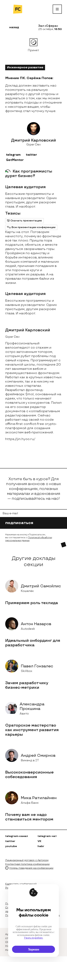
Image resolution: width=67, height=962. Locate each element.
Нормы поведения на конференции (31, 868)
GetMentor (15, 160)
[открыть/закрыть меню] (57, 9)
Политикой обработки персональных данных (28, 539)
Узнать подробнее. (33, 937)
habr (41, 846)
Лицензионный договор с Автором (26, 860)
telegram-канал (16, 836)
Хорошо (33, 949)
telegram (13, 155)
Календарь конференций (21, 884)
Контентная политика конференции (27, 864)
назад (14, 27)
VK (39, 841)
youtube (11, 846)
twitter (31, 155)
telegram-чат (47, 836)
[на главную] (17, 9)
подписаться (19, 522)
